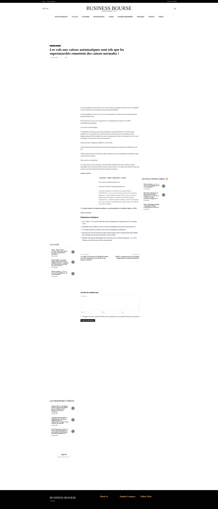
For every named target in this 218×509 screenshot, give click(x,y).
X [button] (216, 505)
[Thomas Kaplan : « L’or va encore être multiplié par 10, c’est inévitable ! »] (73, 273)
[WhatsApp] (119, 57)
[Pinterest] (116, 57)
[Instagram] (59, 502)
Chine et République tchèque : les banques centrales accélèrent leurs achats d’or (151, 206)
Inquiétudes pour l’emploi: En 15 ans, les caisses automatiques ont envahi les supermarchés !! (109, 226)
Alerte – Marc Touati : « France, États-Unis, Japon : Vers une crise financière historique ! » (59, 252)
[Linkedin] (123, 57)
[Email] (131, 57)
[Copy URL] (129, 248)
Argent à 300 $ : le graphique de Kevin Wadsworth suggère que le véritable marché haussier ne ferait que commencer (59, 408)
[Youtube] (171, 8)
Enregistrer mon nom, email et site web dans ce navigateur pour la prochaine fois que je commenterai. (111, 316)
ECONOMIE (52, 45)
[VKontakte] (65, 502)
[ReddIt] (127, 57)
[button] (175, 9)
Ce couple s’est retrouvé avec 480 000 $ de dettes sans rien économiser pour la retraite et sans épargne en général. (94, 258)
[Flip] (139, 57)
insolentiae (88, 212)
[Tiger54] (64, 447)
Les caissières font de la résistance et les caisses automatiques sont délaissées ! (104, 229)
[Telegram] (135, 57)
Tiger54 (64, 454)
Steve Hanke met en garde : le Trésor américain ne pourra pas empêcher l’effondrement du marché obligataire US (59, 431)
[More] (137, 248)
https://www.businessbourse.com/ (63, 456)
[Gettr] (133, 248)
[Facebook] (165, 8)
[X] (168, 8)
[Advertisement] (62, 187)
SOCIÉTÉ (58, 45)
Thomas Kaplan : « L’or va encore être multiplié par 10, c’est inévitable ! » (59, 273)
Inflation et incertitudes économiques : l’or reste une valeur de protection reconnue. (103, 506)
